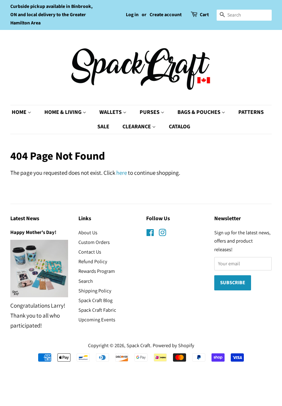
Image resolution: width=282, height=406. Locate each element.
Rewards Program (96, 271)
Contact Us (89, 251)
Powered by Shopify (173, 345)
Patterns (251, 112)
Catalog (179, 126)
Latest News (24, 218)
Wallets (111, 112)
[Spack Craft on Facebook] (150, 234)
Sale (103, 126)
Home (20, 112)
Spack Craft (138, 345)
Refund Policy (92, 261)
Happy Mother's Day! (33, 232)
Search (85, 281)
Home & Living (63, 112)
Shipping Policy (94, 290)
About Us (87, 232)
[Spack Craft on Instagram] (162, 234)
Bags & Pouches (199, 112)
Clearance (137, 126)
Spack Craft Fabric (97, 310)
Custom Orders (94, 242)
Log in (132, 14)
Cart (204, 14)
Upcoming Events (96, 319)
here (121, 173)
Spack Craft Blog (95, 300)
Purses (150, 112)
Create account (166, 14)
